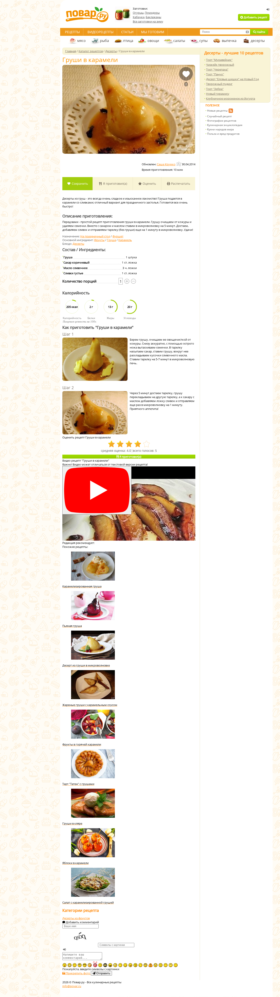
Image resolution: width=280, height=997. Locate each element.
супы (203, 40)
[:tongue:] (130, 965)
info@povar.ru (71, 986)
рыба (104, 40)
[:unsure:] (79, 965)
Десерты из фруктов (76, 918)
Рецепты (72, 32)
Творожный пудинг (219, 84)
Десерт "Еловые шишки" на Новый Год (232, 79)
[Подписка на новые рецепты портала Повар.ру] (230, 111)
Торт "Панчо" (215, 74)
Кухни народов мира (220, 129)
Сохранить (79, 183)
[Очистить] (247, 31)
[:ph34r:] (105, 965)
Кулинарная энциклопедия (224, 125)
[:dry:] (74, 965)
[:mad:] (100, 965)
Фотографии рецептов (221, 120)
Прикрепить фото (78, 973)
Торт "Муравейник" (219, 60)
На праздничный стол (95, 236)
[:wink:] (140, 965)
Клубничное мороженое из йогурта (230, 98)
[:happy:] (165, 965)
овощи (153, 40)
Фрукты (99, 240)
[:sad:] (160, 965)
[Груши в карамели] (128, 109)
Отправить (102, 973)
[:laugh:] (110, 965)
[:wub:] (95, 964)
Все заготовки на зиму (148, 21)
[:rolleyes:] (145, 965)
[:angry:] (135, 965)
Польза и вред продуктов (223, 134)
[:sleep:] (120, 965)
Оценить (149, 183)
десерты (258, 40)
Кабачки (138, 17)
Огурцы (138, 13)
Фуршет (117, 236)
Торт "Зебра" (215, 89)
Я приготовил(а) (114, 183)
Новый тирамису (217, 94)
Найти (260, 32)
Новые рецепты (217, 110)
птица (128, 40)
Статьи (127, 32)
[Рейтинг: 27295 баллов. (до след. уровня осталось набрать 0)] (179, 164)
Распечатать (180, 183)
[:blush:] (90, 965)
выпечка (229, 40)
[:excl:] (150, 965)
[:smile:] (125, 965)
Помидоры (152, 13)
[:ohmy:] (64, 965)
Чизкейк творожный (220, 65)
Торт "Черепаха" (217, 69)
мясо (81, 40)
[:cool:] (84, 965)
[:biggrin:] (69, 965)
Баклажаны (153, 17)
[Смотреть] (96, 490)
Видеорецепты (101, 32)
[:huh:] (170, 965)
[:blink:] (115, 965)
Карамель (125, 240)
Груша (111, 240)
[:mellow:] (175, 965)
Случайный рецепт (219, 116)
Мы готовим (152, 32)
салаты (179, 40)
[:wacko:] (155, 965)
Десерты (78, 244)
